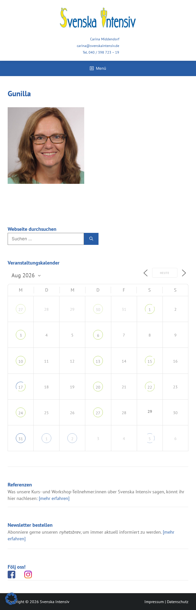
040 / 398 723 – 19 (104, 52)
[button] (11, 599)
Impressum (154, 601)
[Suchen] (91, 239)
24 (20, 412)
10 (20, 361)
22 (150, 387)
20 (98, 387)
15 (150, 361)
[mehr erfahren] (54, 498)
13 (98, 361)
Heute (164, 273)
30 (98, 309)
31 (20, 438)
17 (20, 387)
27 (20, 309)
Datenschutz (177, 601)
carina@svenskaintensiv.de (98, 45)
